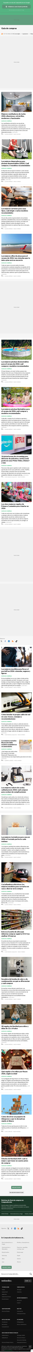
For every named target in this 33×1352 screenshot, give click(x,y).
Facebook (5, 641)
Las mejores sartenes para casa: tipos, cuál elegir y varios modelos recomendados (14, 211)
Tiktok (16, 641)
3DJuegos (19, 1289)
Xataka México (5, 1335)
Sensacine (19, 1300)
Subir (26, 1280)
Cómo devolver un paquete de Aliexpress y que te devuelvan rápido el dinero (13, 1119)
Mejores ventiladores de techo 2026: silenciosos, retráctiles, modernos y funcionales (13, 116)
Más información (8, 1350)
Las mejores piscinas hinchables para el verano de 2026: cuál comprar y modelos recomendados (15, 411)
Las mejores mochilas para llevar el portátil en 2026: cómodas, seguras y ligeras (15, 671)
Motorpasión (20, 1311)
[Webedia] (6, 1282)
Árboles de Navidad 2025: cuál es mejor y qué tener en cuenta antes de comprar (14, 1161)
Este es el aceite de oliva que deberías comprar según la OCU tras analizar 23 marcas (15, 934)
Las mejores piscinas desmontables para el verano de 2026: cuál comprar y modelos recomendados (15, 364)
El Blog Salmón (20, 1322)
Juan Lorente (8, 1131)
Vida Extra (19, 1292)
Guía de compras (6, 121)
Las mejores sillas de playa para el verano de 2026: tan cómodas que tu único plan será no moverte (15, 258)
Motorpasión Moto (21, 1313)
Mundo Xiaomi (5, 1299)
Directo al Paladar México (7, 1342)
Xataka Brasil (5, 1337)
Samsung (4, 1255)
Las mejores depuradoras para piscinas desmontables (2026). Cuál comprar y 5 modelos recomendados (15, 163)
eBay (3, 1258)
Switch (19, 1258)
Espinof (18, 1302)
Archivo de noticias (17, 1192)
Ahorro (19, 1262)
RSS (12, 641)
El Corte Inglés (16, 33)
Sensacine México (21, 1337)
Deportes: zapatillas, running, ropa (22, 1248)
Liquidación (25, 33)
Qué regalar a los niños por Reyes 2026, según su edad (14, 1072)
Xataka (3, 1289)
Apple (18, 1255)
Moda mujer (20, 1252)
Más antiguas (16, 1187)
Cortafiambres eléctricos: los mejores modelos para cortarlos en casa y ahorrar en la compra (15, 886)
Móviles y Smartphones (23, 1242)
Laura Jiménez (9, 134)
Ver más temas (6, 1267)
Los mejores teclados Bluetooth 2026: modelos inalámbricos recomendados (9, 743)
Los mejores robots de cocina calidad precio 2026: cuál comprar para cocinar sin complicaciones (14, 790)
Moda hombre (5, 1252)
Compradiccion (5, 1326)
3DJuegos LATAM (21, 1335)
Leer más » (15, 132)
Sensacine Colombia (21, 1340)
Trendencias (5, 1322)
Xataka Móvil (5, 1292)
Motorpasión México (21, 1342)
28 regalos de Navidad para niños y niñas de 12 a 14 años (15, 1027)
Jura (3, 1262)
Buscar (30, 1274)
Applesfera (4, 1294)
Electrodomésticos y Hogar (16, 1213)
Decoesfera (4, 1324)
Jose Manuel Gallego (11, 477)
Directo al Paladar (6, 1311)
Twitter (1, 641)
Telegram (9, 641)
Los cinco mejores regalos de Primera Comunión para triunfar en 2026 (15, 506)
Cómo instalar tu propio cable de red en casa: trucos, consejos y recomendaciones (15, 716)
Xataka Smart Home (6, 1296)
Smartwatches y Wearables (6, 1248)
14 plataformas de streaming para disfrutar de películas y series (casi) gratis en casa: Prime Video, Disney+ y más (15, 459)
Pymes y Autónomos (21, 1324)
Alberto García (9, 760)
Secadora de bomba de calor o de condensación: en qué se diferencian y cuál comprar (15, 981)
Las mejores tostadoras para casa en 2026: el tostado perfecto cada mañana (15, 839)
